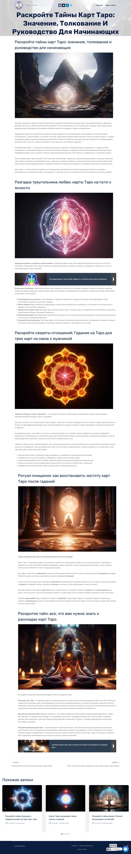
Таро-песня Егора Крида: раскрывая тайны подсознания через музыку (93, 764)
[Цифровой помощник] (71, 5)
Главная (99, 5)
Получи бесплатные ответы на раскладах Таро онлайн (32, 764)
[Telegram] (67, 5)
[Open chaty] (125, 849)
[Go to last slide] (5, 808)
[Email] (63, 5)
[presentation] (22, 798)
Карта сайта (110, 5)
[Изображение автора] (6, 823)
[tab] (61, 833)
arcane (12, 823)
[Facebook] (59, 5)
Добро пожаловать (86, 846)
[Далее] (125, 808)
